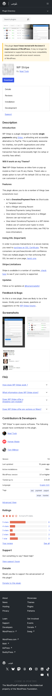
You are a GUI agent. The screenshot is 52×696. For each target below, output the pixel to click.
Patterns (31, 611)
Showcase (32, 598)
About (5, 598)
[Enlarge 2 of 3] (46, 320)
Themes (30, 602)
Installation (10, 102)
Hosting (5, 606)
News (4, 602)
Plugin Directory (8, 11)
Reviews (8, 95)
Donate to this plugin (11, 583)
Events (30, 623)
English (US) (45, 485)
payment (39, 490)
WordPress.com (10, 639)
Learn (4, 618)
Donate (31, 627)
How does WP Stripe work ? (15, 385)
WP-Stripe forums (28, 306)
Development (11, 108)
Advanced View (9, 502)
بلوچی (10, 663)
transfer (46, 495)
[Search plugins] (28, 19)
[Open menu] (48, 3)
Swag (31, 631)
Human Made (13, 441)
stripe (39, 495)
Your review (7, 543)
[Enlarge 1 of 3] (22, 320)
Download (8, 80)
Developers (7, 627)
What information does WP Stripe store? (20, 392)
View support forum (11, 561)
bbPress (7, 648)
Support (8, 114)
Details (8, 89)
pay (32, 490)
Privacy (5, 611)
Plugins (30, 606)
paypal (46, 490)
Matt (5, 643)
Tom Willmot (13, 450)
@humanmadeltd (32, 286)
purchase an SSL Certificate (26, 247)
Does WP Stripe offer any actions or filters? (21, 409)
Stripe (20, 137)
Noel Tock (24, 71)
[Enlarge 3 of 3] (46, 352)
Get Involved (33, 618)
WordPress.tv (9, 631)
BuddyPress (9, 652)
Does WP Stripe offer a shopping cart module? (12, 400)
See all (47, 543)
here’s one (31, 258)
